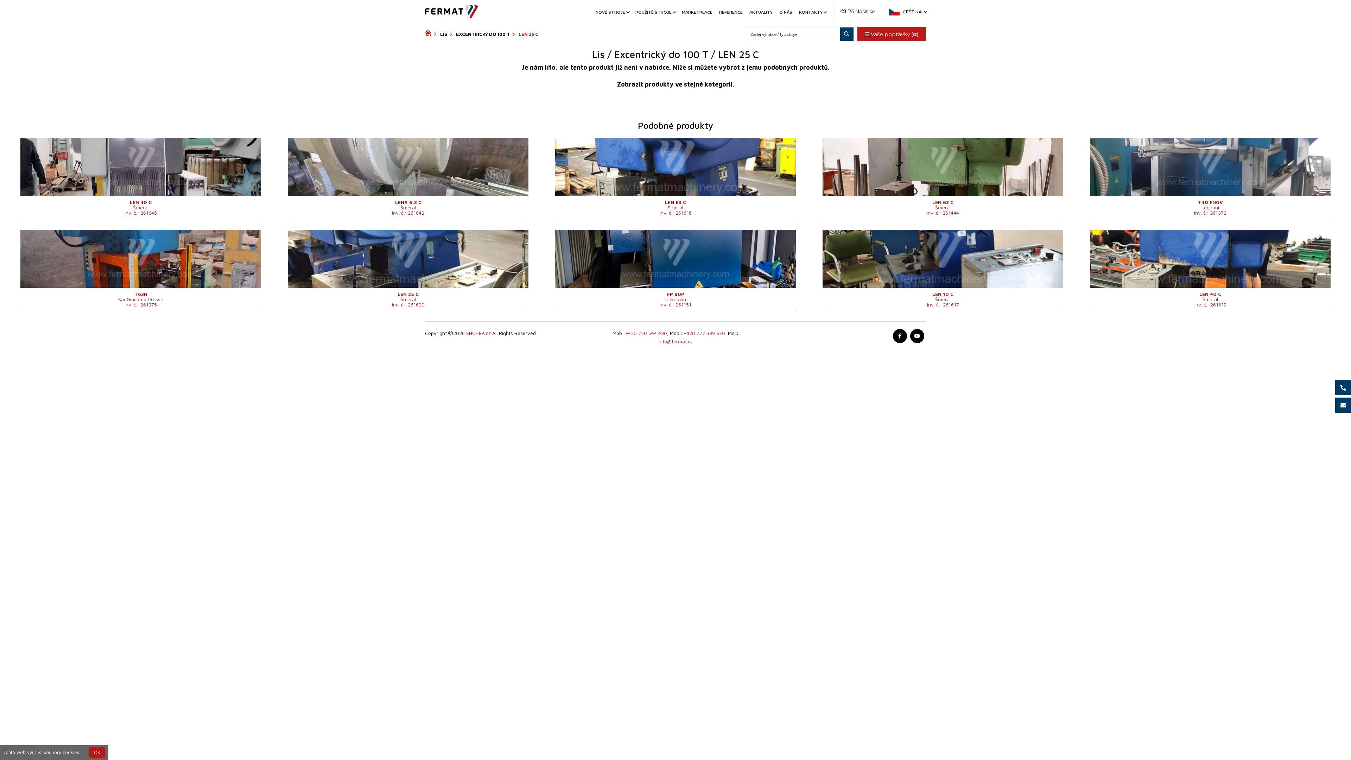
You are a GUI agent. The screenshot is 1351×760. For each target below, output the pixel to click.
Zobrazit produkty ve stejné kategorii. (675, 84)
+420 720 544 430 (646, 333)
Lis (443, 34)
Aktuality (761, 12)
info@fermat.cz (676, 341)
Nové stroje (610, 12)
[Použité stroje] (429, 34)
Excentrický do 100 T (483, 34)
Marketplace (697, 12)
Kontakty (811, 12)
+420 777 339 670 (704, 333)
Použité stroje (653, 12)
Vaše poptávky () (894, 34)
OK (97, 752)
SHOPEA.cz (478, 333)
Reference (731, 12)
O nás (785, 12)
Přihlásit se (860, 11)
